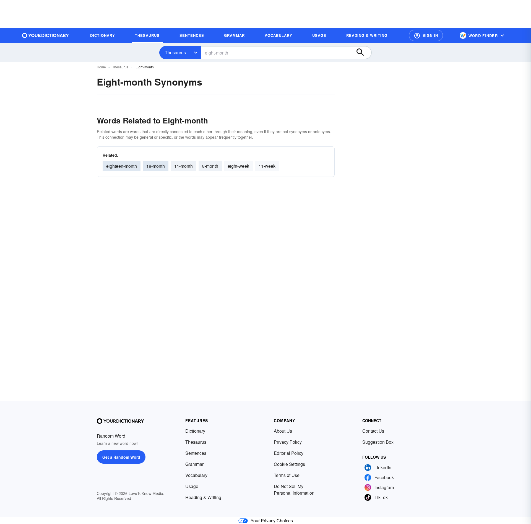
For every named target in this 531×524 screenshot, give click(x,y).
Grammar (194, 464)
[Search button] (363, 53)
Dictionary (195, 431)
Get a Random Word (121, 457)
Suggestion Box (378, 442)
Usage (191, 486)
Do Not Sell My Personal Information (294, 489)
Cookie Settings (289, 464)
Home (101, 66)
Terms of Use (287, 475)
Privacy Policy (288, 442)
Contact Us (373, 431)
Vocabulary (196, 475)
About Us (283, 431)
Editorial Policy (288, 453)
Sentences (195, 453)
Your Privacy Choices (272, 520)
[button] (426, 35)
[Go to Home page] (45, 35)
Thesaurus (175, 52)
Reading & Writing (203, 497)
